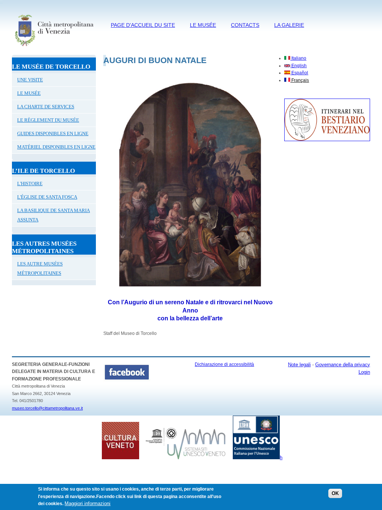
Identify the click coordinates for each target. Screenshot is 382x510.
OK (335, 493)
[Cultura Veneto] (120, 457)
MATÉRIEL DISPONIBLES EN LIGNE (56, 147)
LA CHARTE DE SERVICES (45, 106)
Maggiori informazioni (87, 503)
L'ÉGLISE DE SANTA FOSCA (47, 197)
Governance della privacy (342, 364)
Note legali (299, 364)
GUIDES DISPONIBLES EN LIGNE (52, 133)
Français (299, 80)
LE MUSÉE (203, 25)
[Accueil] (54, 47)
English (298, 65)
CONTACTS (245, 25)
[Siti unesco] (185, 457)
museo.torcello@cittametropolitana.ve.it (47, 408)
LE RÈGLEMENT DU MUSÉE (48, 120)
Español (299, 72)
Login (364, 372)
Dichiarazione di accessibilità (224, 364)
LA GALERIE (289, 25)
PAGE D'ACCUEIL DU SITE (143, 25)
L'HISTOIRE (30, 183)
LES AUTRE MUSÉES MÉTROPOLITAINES (40, 268)
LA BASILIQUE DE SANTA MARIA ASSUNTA (53, 215)
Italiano (298, 58)
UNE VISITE (30, 80)
